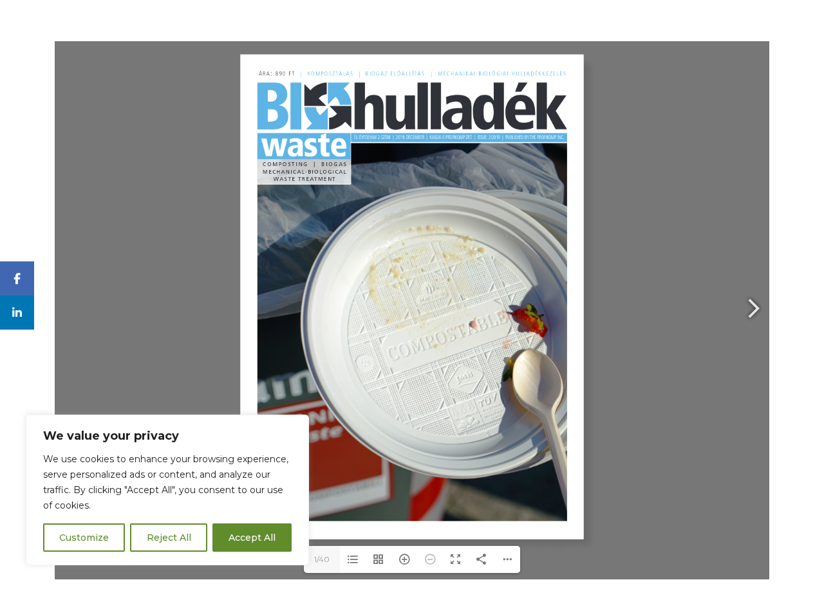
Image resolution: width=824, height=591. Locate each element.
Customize (84, 537)
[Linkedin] (17, 313)
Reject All (169, 537)
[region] (167, 490)
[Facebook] (17, 278)
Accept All (252, 537)
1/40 (322, 559)
